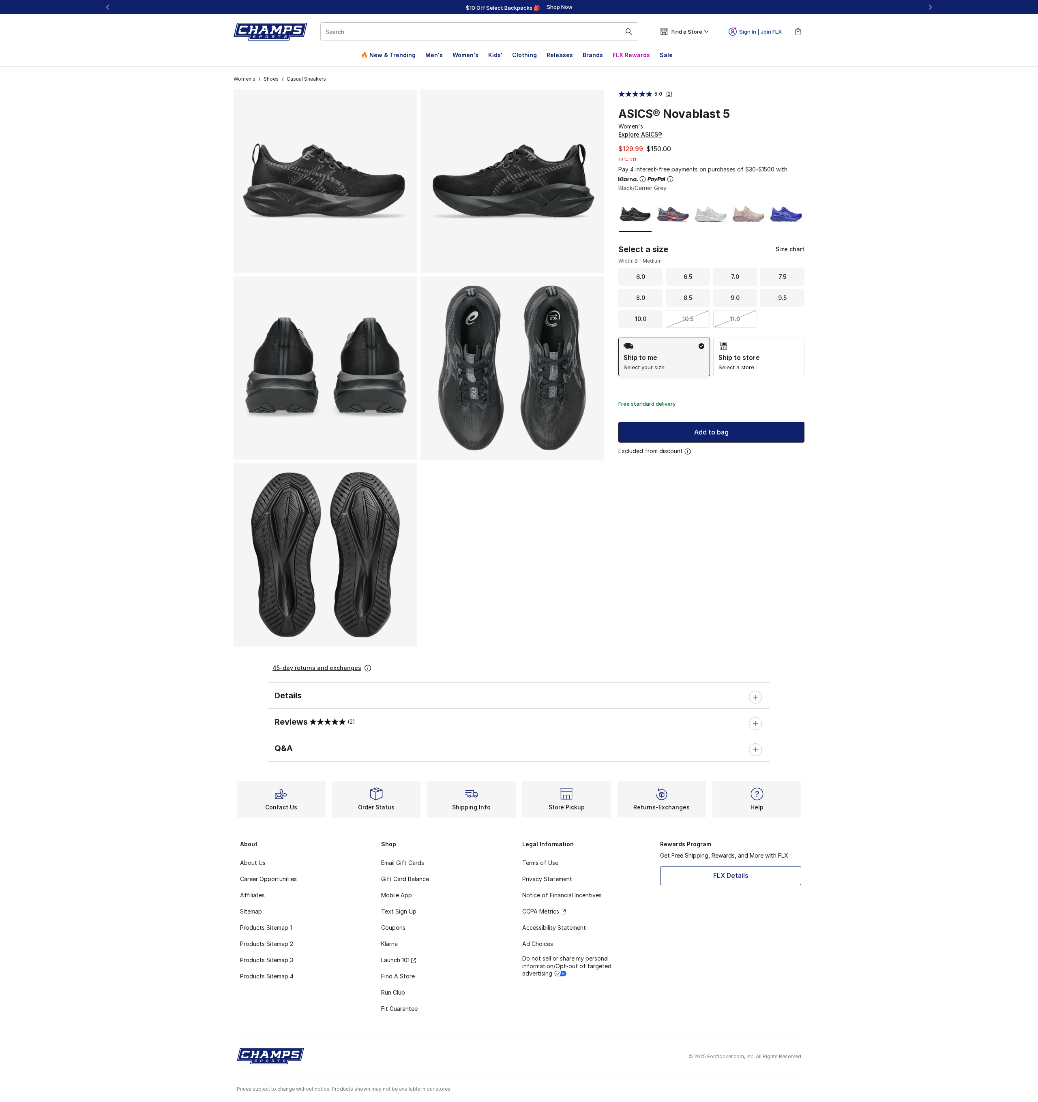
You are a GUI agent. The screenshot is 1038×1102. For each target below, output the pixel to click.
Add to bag (711, 432)
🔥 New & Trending (388, 54)
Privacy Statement (547, 878)
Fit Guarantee (399, 1008)
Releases (560, 54)
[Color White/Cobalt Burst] (786, 214)
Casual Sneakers (306, 79)
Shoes (271, 79)
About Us (253, 862)
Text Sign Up (398, 911)
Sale (666, 54)
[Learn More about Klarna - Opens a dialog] (643, 179)
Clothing (524, 54)
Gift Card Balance (405, 878)
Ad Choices (537, 943)
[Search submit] (629, 32)
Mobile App (396, 895)
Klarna (389, 943)
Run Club (393, 992)
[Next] (930, 7)
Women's (465, 54)
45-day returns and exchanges (316, 667)
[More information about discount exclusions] (688, 451)
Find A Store (398, 976)
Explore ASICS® (640, 134)
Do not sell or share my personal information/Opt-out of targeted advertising (566, 965)
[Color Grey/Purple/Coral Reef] (672, 214)
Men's (434, 54)
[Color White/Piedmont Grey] (710, 214)
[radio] (664, 357)
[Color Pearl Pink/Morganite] (748, 214)
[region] (519, 7)
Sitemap (251, 911)
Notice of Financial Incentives (562, 895)
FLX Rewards (631, 54)
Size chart (790, 249)
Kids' (495, 54)
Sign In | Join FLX (760, 31)
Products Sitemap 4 (267, 976)
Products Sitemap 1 (266, 927)
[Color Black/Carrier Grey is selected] (635, 214)
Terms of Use (540, 862)
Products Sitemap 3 (266, 959)
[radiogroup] (711, 357)
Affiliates (252, 895)
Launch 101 (395, 959)
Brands (593, 54)
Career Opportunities (268, 878)
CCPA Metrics (540, 911)
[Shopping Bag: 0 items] (797, 31)
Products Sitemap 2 (266, 943)
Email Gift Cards (402, 862)
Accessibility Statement (554, 927)
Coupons (393, 927)
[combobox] (479, 32)
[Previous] (108, 7)
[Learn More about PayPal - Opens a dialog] (670, 179)
